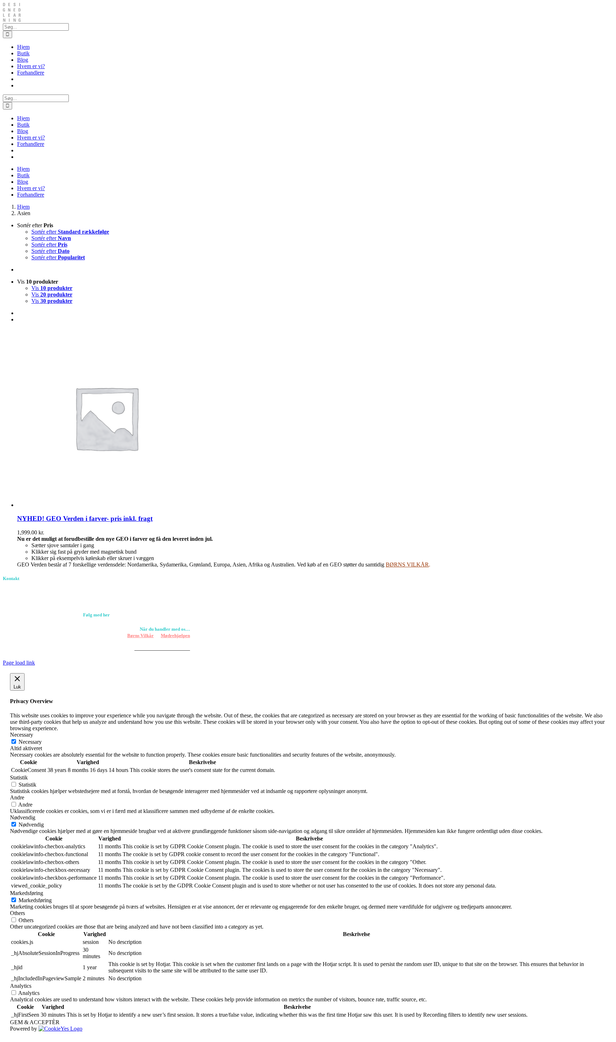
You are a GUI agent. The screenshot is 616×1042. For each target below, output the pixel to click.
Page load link (19, 663)
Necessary (30, 742)
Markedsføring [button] (26, 893)
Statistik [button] (19, 777)
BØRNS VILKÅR (407, 564)
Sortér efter (70, 232)
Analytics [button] (20, 986)
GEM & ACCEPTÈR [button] (35, 1022)
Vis (51, 288)
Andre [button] (17, 797)
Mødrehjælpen (175, 635)
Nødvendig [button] (22, 817)
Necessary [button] (21, 735)
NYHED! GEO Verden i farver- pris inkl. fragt (85, 518)
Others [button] (17, 913)
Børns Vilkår (140, 635)
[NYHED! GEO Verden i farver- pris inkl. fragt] (106, 505)
